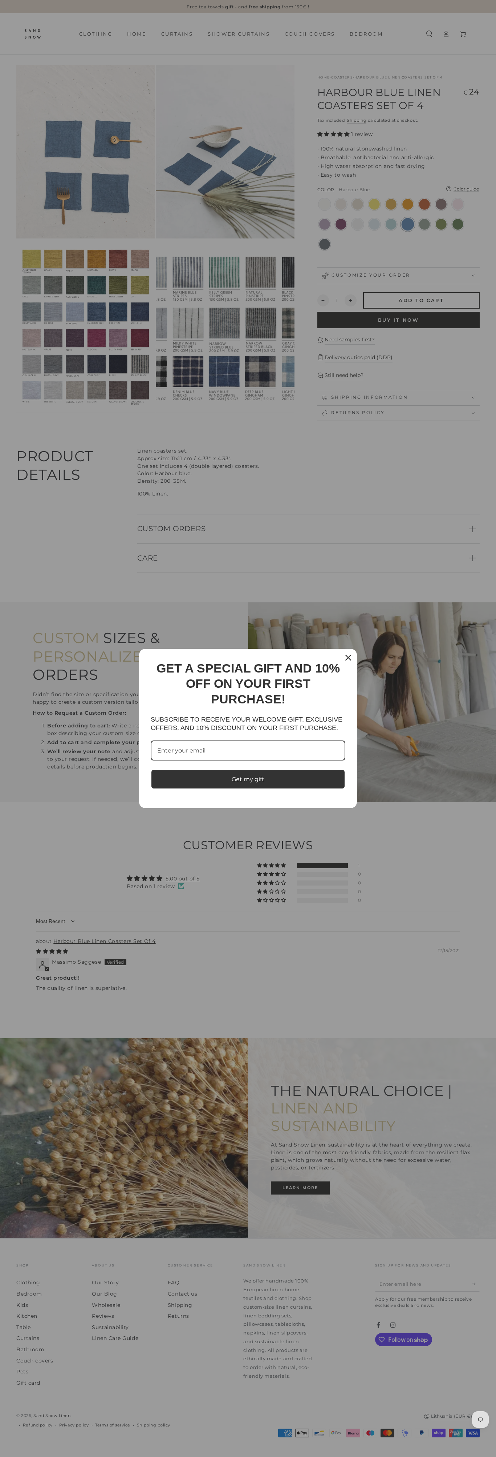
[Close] (348, 657)
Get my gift (248, 779)
